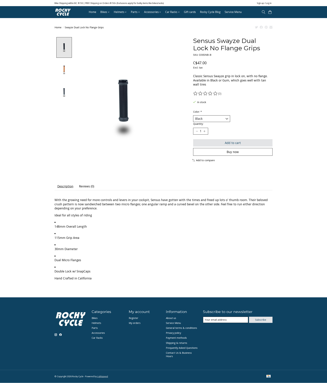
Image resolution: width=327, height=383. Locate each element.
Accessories (98, 332)
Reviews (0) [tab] (86, 186)
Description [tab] (65, 186)
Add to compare (205, 160)
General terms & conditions (181, 328)
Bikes (95, 318)
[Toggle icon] (263, 12)
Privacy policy (173, 332)
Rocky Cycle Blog (210, 12)
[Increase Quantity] (204, 131)
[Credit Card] (268, 376)
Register (133, 318)
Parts (95, 328)
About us (171, 318)
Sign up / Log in (264, 3)
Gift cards (190, 12)
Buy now (233, 152)
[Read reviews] (205, 93)
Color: (197, 111)
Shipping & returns (176, 342)
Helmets (96, 323)
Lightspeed (102, 376)
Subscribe (260, 319)
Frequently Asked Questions (182, 347)
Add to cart (233, 143)
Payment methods (176, 337)
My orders (135, 323)
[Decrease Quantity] (196, 131)
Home (92, 12)
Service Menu (233, 12)
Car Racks (97, 337)
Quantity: (198, 123)
